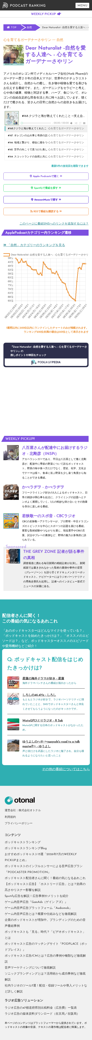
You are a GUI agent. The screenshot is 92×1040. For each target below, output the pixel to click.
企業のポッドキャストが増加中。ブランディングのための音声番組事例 (45, 923)
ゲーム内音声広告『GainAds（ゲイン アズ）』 (36, 902)
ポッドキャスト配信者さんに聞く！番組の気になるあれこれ (45, 878)
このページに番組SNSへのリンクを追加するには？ (54, 223)
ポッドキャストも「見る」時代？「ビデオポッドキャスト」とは (45, 935)
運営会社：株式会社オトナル (23, 810)
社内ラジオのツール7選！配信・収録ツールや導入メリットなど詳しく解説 (46, 988)
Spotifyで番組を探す (46, 188)
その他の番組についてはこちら (66, 769)
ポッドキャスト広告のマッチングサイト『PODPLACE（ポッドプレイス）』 (46, 947)
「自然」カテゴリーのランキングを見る (35, 245)
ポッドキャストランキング (23, 842)
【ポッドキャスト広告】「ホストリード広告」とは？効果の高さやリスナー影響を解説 (45, 887)
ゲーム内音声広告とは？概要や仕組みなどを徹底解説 (41, 914)
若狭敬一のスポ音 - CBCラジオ (49, 516)
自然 (59, 40)
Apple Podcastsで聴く (46, 176)
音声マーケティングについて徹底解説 (30, 967)
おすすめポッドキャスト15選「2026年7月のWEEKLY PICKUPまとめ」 (41, 857)
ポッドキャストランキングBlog (26, 848)
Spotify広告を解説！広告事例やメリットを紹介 (36, 896)
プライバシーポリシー (19, 823)
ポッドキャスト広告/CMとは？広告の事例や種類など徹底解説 (45, 958)
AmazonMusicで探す (46, 200)
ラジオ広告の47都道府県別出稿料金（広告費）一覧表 (41, 1008)
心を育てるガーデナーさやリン (27, 40)
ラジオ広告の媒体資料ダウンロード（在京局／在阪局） (42, 1013)
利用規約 (10, 817)
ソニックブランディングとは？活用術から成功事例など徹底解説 (45, 976)
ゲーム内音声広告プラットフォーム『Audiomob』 (38, 908)
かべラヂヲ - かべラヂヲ (43, 487)
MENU (82, 5)
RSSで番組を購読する (46, 211)
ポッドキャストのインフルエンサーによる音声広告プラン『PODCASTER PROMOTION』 (44, 869)
